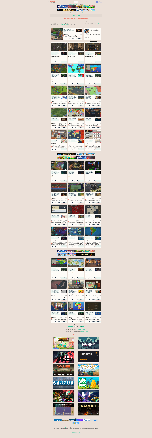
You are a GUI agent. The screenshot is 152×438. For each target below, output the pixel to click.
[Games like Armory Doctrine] (89, 224)
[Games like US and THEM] (72, 149)
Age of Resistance (72, 22)
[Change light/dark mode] (74, 2)
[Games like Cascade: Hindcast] (72, 62)
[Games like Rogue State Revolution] (55, 181)
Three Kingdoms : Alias (58, 22)
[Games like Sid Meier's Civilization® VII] (72, 181)
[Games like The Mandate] (55, 224)
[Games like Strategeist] (72, 202)
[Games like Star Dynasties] (55, 246)
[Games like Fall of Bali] (72, 278)
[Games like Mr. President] (72, 246)
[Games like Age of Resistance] (89, 246)
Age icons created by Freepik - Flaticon (84, 424)
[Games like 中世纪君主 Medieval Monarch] (55, 202)
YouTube (73, 38)
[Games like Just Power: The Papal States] (72, 127)
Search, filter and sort (76, 15)
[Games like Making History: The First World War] (72, 105)
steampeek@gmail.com (82, 12)
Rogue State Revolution (96, 23)
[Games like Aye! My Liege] (72, 299)
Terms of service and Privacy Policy (76, 432)
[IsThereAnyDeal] (58, 420)
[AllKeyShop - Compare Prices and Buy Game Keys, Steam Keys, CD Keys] (72, 420)
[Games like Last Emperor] (89, 105)
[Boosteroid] (79, 420)
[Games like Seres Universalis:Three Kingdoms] (89, 202)
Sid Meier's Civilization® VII (64, 24)
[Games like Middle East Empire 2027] (55, 278)
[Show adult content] (76, 2)
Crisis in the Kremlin (82, 23)
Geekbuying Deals (77, 424)
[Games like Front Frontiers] (72, 84)
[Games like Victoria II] (55, 127)
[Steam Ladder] (94, 420)
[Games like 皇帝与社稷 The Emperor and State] (55, 149)
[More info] (66, 38)
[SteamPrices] (86, 420)
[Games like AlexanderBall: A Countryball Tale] (55, 105)
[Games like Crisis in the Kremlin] (89, 149)
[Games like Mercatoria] (89, 321)
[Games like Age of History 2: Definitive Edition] (55, 84)
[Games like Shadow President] (89, 181)
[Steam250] (65, 420)
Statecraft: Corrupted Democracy (89, 22)
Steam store (79, 38)
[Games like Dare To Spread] (89, 278)
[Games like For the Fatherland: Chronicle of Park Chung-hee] (55, 299)
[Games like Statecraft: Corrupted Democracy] (89, 299)
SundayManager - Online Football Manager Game (69, 424)
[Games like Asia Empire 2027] (89, 84)
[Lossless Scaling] (76, 423)
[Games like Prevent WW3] (89, 127)
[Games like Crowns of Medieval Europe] (89, 62)
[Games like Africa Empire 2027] (72, 321)
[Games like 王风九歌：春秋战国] (72, 224)
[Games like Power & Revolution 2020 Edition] (55, 321)
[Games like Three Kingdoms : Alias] (55, 62)
